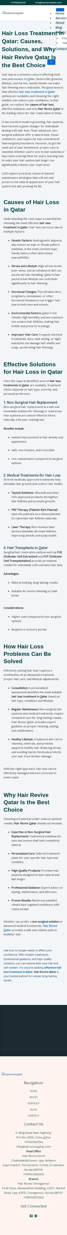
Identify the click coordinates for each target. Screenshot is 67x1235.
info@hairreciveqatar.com (33, 1147)
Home (60, 13)
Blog (59, 27)
